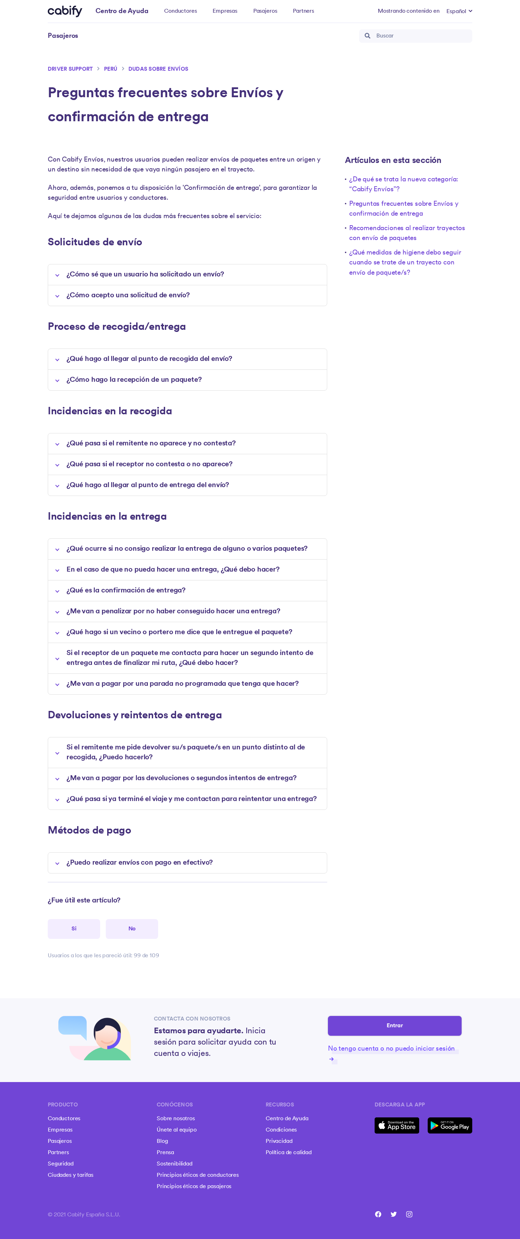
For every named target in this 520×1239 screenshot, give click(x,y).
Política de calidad (289, 1153)
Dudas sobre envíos (158, 69)
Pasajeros (265, 11)
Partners (303, 11)
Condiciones (281, 1130)
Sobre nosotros (176, 1119)
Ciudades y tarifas (70, 1175)
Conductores (180, 11)
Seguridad (61, 1164)
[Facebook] (378, 1214)
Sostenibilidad (174, 1164)
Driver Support (70, 69)
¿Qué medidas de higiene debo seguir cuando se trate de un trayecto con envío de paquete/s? (405, 263)
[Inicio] (65, 11)
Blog (162, 1141)
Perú (110, 69)
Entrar (395, 1026)
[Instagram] (409, 1214)
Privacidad (279, 1141)
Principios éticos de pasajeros (194, 1187)
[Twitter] (393, 1214)
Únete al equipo (177, 1130)
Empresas (225, 11)
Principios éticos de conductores (198, 1175)
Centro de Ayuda (287, 1119)
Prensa (165, 1153)
